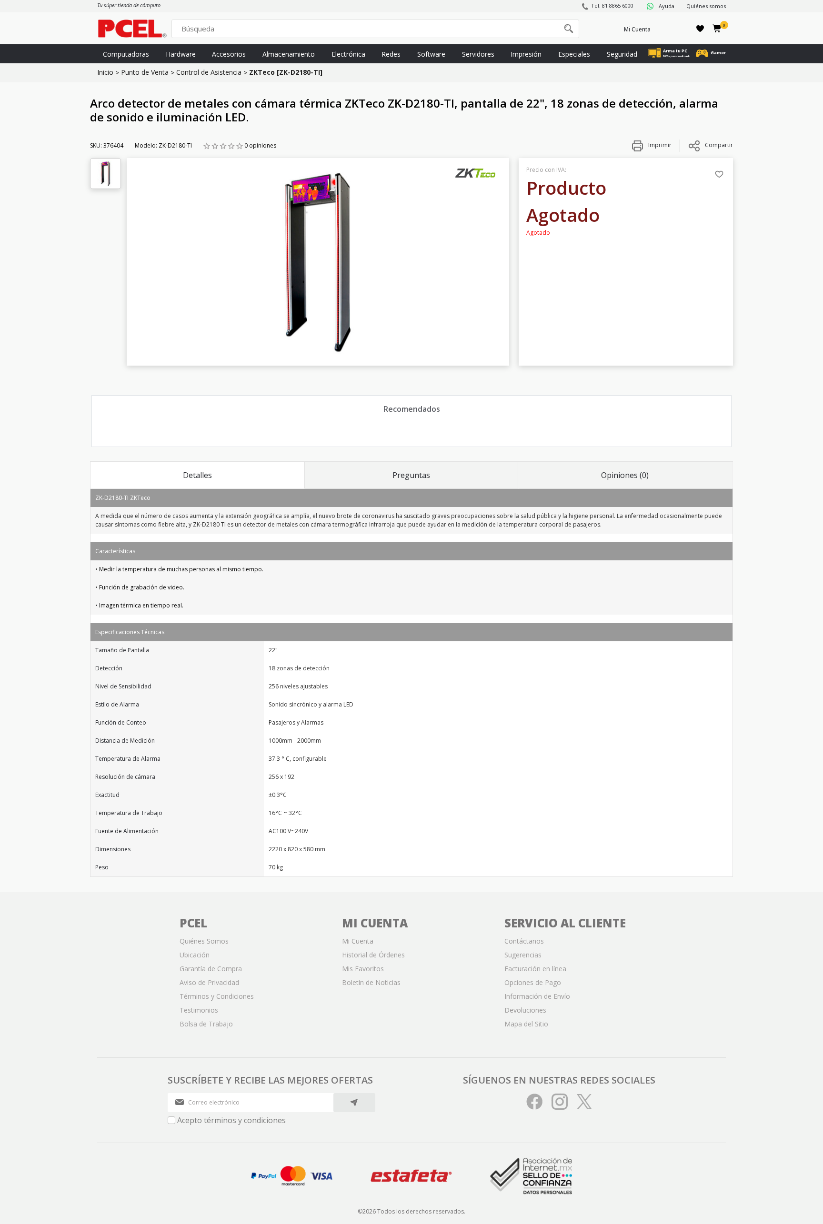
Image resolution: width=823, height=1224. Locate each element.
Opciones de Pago (532, 982)
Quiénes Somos (204, 940)
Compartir (719, 145)
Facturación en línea (535, 968)
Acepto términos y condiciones (231, 1120)
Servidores (478, 54)
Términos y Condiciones (217, 996)
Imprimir (659, 145)
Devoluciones (525, 1010)
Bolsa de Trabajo (206, 1023)
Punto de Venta (145, 72)
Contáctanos (524, 940)
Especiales (574, 54)
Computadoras (126, 54)
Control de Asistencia (208, 72)
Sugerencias (523, 954)
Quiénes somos (706, 6)
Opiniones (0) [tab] (625, 475)
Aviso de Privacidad (209, 982)
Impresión (526, 54)
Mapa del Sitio (526, 1023)
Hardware (181, 54)
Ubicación (195, 954)
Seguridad (622, 54)
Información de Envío (537, 996)
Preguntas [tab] (411, 475)
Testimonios (199, 1010)
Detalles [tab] (197, 475)
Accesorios (229, 54)
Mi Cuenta (637, 29)
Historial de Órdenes (373, 954)
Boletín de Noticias (371, 982)
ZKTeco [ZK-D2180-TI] (285, 72)
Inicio (105, 72)
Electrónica (348, 54)
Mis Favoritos (363, 968)
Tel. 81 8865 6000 (612, 5)
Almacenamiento (288, 54)
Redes (391, 54)
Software (431, 54)
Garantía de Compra (211, 968)
